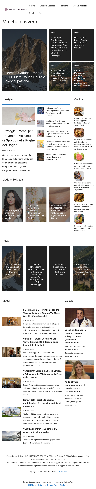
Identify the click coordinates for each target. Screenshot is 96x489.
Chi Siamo (32, 485)
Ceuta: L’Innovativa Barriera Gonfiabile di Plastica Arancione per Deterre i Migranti (82, 78)
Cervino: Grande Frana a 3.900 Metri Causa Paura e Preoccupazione (25, 77)
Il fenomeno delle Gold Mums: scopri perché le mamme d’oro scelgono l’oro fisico (57, 133)
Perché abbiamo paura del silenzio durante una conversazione (56, 156)
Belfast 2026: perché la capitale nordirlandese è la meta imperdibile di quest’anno (42, 403)
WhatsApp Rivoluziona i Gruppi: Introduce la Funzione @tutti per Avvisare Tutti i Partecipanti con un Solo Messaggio (59, 46)
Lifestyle (64, 6)
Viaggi (41, 13)
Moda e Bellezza (80, 6)
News (31, 13)
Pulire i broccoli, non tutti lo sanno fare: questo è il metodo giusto (83, 228)
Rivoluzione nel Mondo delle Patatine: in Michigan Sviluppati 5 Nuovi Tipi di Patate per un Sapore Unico (83, 144)
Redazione (42, 485)
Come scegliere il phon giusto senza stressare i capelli (13, 214)
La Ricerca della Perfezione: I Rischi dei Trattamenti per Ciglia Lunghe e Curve (58, 211)
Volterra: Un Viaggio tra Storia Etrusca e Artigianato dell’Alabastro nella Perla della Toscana (42, 374)
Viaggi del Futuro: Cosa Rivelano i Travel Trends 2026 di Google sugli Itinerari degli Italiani (40, 342)
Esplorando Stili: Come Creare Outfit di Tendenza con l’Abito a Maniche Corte (36, 211)
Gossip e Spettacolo (48, 6)
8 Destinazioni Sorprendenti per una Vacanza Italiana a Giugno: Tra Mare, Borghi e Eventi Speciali (41, 313)
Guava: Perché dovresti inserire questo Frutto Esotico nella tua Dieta (83, 166)
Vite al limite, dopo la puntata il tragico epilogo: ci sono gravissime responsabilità (75, 336)
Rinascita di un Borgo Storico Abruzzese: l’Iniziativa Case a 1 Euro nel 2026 (59, 75)
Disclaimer (64, 485)
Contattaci (63, 472)
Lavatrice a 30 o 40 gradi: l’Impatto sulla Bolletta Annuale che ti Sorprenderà (57, 123)
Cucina (32, 6)
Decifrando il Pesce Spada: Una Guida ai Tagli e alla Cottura (80, 42)
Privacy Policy (52, 485)
